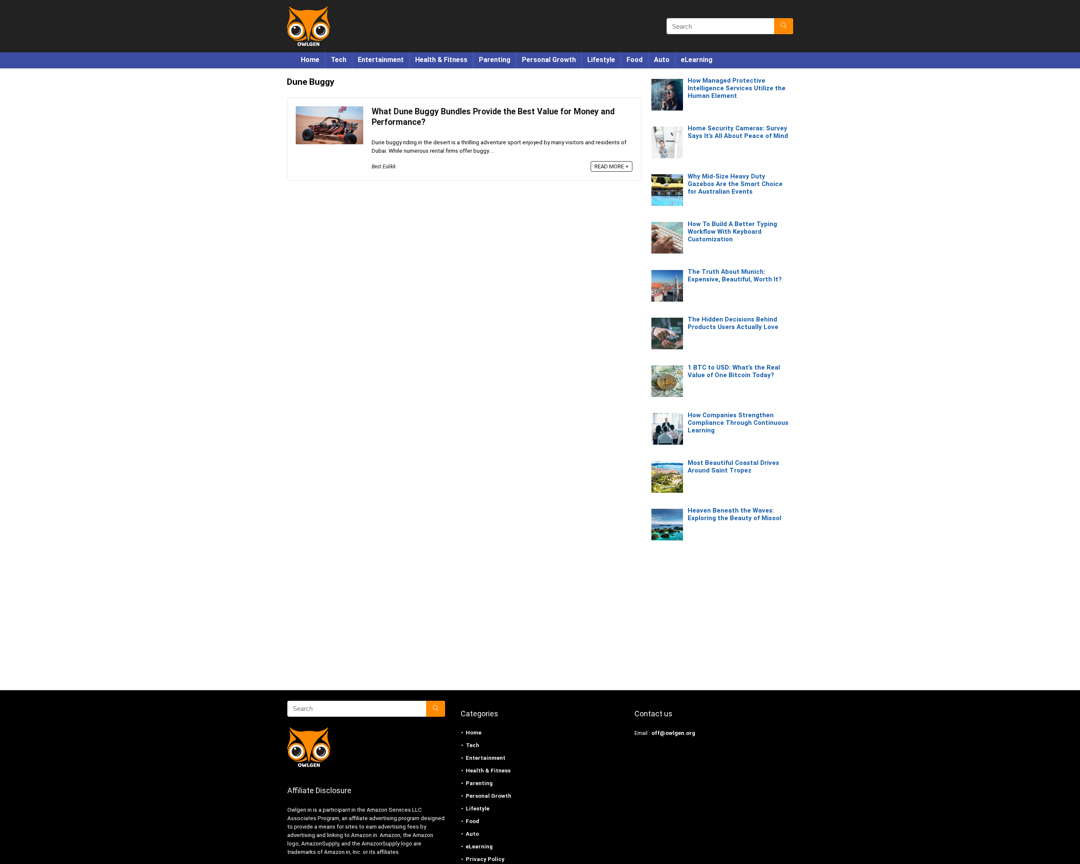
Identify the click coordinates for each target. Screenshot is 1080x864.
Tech (338, 60)
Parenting (494, 60)
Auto (662, 60)
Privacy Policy (485, 859)
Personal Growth (549, 60)
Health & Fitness (441, 60)
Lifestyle (601, 60)
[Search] (783, 26)
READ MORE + (611, 166)
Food (634, 60)
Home (310, 60)
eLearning (697, 60)
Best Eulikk (384, 167)
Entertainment (381, 60)
